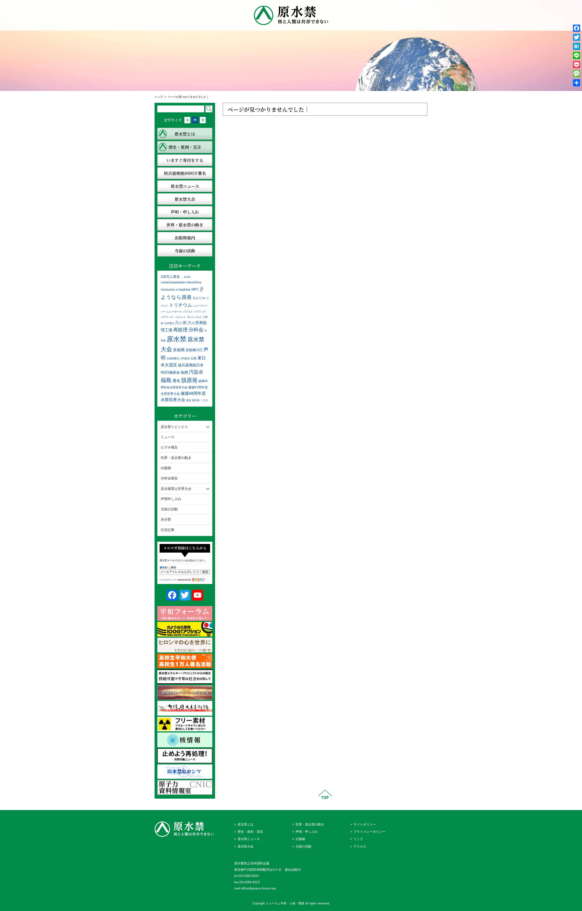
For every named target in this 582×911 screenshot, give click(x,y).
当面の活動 (169, 509)
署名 (176, 380)
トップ (159, 96)
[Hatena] (576, 46)
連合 (188, 400)
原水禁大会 (245, 846)
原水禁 (176, 339)
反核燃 (179, 349)
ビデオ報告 (169, 447)
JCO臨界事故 (183, 289)
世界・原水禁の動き (176, 458)
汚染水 (196, 372)
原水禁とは (245, 824)
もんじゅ (199, 297)
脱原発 (189, 380)
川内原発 (185, 358)
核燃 (184, 372)
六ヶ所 (181, 322)
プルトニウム (194, 317)
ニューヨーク (174, 311)
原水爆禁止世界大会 (176, 489)
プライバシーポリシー (369, 831)
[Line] (576, 55)
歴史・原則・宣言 (250, 831)
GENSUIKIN (167, 289)
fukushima (193, 282)
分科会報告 (169, 478)
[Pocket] (576, 64)
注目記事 (167, 530)
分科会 (195, 329)
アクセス (360, 846)
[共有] (576, 82)
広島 (194, 358)
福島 (166, 380)
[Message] (576, 73)
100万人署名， (172, 277)
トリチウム (180, 304)
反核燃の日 (194, 350)
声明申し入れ (171, 499)
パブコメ (188, 311)
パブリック (199, 311)
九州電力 (169, 323)
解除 (173, 567)
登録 (165, 567)
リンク (358, 839)
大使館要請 (172, 358)
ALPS (187, 277)
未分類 (166, 519)
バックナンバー (168, 579)
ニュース (167, 437)
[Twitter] (576, 37)
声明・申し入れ (307, 831)
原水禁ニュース (249, 839)
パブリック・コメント (173, 317)
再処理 (180, 329)
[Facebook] (576, 28)
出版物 (166, 468)
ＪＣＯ (204, 400)
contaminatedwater (173, 282)
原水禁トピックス (174, 427)
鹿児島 (196, 400)
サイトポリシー (365, 824)
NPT (194, 289)
